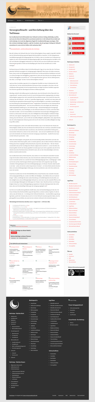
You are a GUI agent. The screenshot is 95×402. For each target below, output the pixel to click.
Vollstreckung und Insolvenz (76, 116)
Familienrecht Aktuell (73, 195)
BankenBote (71, 234)
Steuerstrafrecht (16, 326)
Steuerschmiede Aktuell (74, 217)
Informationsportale (74, 308)
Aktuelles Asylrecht (73, 183)
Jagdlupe (71, 150)
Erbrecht (72, 112)
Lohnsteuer (14, 379)
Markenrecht (73, 104)
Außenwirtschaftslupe (74, 130)
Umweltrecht (15, 337)
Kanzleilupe (71, 152)
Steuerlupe (71, 168)
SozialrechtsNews (73, 215)
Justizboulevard (72, 204)
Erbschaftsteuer (73, 85)
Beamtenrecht (15, 333)
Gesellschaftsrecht (74, 97)
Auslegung (13, 238)
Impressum (71, 256)
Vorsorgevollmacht (23, 238)
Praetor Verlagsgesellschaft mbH (29, 395)
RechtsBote (71, 239)
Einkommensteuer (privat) (18, 373)
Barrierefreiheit (72, 262)
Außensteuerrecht (74, 81)
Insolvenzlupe (72, 146)
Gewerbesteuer (15, 375)
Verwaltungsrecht (73, 93)
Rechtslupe (23, 8)
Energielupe (71, 137)
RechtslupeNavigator (74, 161)
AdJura (71, 322)
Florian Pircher (18, 226)
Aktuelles (19, 20)
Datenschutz (72, 260)
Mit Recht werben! (74, 325)
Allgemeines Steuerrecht (16, 365)
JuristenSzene (72, 201)
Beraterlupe (71, 132)
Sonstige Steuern (15, 385)
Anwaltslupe (71, 128)
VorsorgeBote (72, 246)
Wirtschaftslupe (72, 175)
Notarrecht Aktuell (73, 210)
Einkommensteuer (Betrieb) (18, 371)
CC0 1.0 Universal (25, 226)
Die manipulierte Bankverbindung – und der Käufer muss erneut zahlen (41, 251)
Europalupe (71, 139)
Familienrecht (72, 69)
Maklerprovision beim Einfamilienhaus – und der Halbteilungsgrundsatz (28, 287)
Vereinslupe (71, 173)
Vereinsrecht (73, 114)
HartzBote (71, 237)
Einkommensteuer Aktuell (74, 192)
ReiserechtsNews (73, 212)
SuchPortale (73, 314)
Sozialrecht (71, 76)
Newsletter (72, 310)
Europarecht (72, 67)
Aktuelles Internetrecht (74, 188)
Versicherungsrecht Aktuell (75, 224)
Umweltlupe (71, 170)
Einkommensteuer (74, 83)
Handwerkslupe (72, 141)
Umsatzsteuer (73, 87)
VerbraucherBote (73, 243)
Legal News (71, 206)
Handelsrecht (73, 99)
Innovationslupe (72, 144)
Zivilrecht (14, 232)
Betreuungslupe (72, 135)
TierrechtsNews (72, 219)
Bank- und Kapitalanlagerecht (19, 346)
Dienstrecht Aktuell (73, 190)
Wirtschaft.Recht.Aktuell (74, 226)
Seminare (72, 312)
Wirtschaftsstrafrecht (17, 328)
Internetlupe (71, 148)
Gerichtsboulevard (73, 197)
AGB (70, 258)
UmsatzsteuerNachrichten (75, 221)
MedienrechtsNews (73, 208)
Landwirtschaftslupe (73, 155)
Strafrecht (71, 90)
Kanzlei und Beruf (73, 71)
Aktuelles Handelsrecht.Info (75, 186)
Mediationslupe (72, 157)
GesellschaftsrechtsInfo (74, 199)
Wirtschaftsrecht (72, 95)
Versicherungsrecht (74, 106)
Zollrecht (71, 119)
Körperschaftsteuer (16, 377)
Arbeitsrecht (71, 65)
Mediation (71, 73)
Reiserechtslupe (72, 164)
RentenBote (71, 241)
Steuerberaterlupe (73, 166)
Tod (17, 238)
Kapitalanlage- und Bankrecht (77, 102)
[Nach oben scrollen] (93, 400)
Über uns (40, 20)
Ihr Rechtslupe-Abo (29, 20)
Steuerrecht (71, 78)
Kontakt (71, 254)
